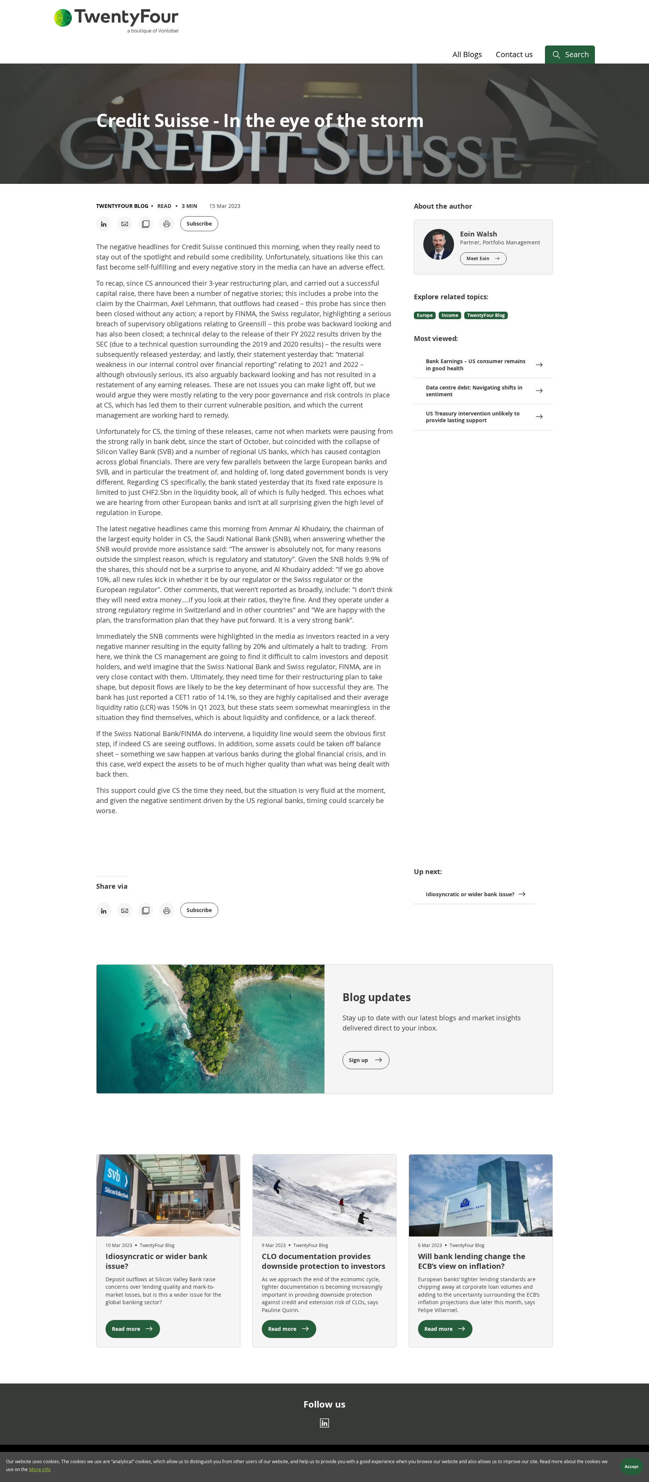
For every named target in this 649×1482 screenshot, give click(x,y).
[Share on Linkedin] (103, 223)
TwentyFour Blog (122, 205)
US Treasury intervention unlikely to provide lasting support (473, 417)
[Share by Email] (124, 223)
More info (40, 1470)
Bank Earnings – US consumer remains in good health (475, 364)
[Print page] (166, 223)
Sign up (359, 1060)
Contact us (514, 54)
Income (450, 315)
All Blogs (467, 54)
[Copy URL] (145, 223)
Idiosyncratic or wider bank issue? (470, 894)
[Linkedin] (324, 1422)
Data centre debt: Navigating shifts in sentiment (474, 391)
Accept (631, 1467)
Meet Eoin (477, 258)
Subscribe (199, 223)
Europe (425, 315)
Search (577, 54)
